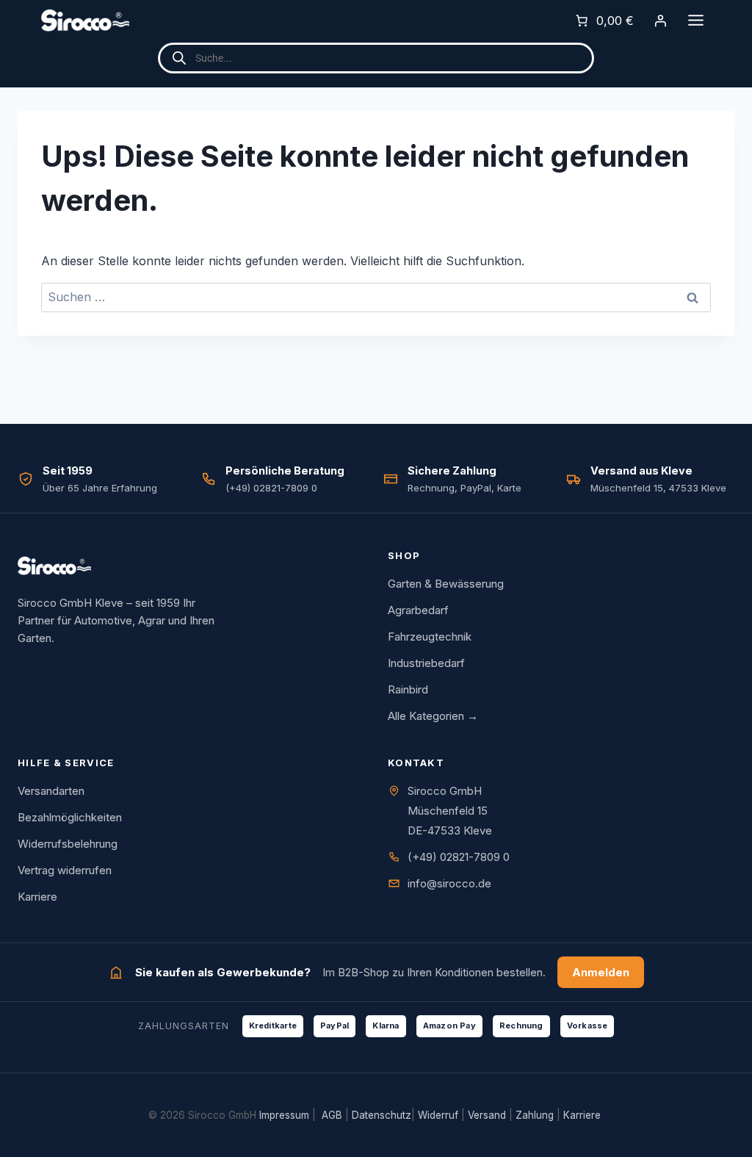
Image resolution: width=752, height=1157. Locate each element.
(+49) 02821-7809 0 (459, 857)
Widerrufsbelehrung (68, 844)
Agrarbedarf (418, 610)
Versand (487, 1115)
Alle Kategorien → (433, 716)
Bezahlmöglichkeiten (70, 817)
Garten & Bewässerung (446, 584)
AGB (332, 1115)
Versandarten (51, 791)
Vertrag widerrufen (65, 870)
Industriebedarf (426, 663)
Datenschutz (381, 1115)
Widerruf (438, 1115)
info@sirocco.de (449, 883)
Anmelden (600, 972)
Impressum (284, 1115)
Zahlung (535, 1115)
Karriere (37, 897)
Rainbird (408, 689)
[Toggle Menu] (696, 20)
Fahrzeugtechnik (429, 637)
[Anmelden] (660, 20)
